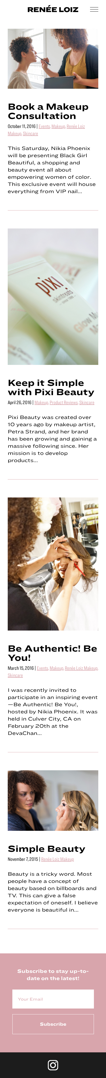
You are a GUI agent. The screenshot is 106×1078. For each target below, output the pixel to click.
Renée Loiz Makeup (81, 668)
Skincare (30, 133)
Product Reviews (64, 402)
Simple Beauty (46, 848)
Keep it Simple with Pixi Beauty (51, 387)
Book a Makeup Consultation (48, 111)
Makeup (58, 126)
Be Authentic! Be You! (52, 653)
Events (44, 126)
